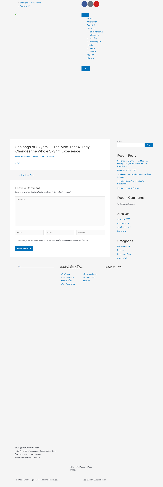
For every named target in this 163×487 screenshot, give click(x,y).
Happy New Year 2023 (126, 170)
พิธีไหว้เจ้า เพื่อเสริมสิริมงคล (128, 188)
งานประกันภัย (122, 258)
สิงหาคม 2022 (123, 231)
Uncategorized (38, 156)
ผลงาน (92, 48)
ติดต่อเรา (90, 55)
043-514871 (25, 6)
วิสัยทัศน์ (93, 52)
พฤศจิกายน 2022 (124, 227)
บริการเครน (94, 35)
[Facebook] (84, 4)
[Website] (90, 233)
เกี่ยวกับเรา (91, 45)
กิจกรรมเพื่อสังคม (124, 254)
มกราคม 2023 (123, 223)
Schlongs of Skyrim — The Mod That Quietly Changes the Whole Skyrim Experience (132, 163)
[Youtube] (96, 4)
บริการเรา (91, 28)
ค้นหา (119, 141)
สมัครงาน (90, 58)
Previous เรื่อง (26, 175)
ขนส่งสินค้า (94, 38)
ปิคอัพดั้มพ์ (91, 25)
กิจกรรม (120, 250)
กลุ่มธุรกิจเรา (92, 22)
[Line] (90, 4)
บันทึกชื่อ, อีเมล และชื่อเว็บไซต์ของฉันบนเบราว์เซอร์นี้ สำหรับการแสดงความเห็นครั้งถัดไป (53, 241)
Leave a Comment (22, 156)
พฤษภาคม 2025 (123, 219)
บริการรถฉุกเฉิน (96, 42)
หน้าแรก (90, 18)
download (19, 163)
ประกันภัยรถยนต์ (96, 32)
